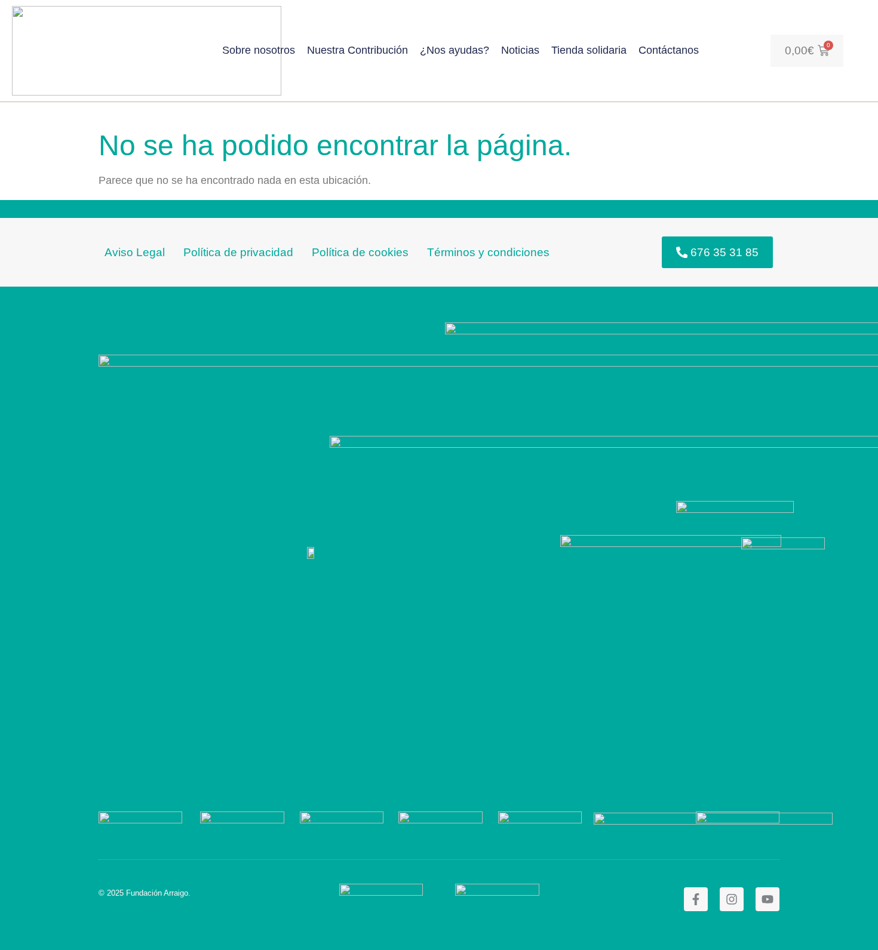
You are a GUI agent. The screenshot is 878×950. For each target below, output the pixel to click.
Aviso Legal (135, 252)
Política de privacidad (238, 252)
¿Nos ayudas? (454, 50)
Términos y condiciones (488, 252)
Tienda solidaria (589, 50)
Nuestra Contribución (357, 50)
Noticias (520, 50)
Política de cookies (360, 252)
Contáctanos (668, 50)
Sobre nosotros (258, 50)
